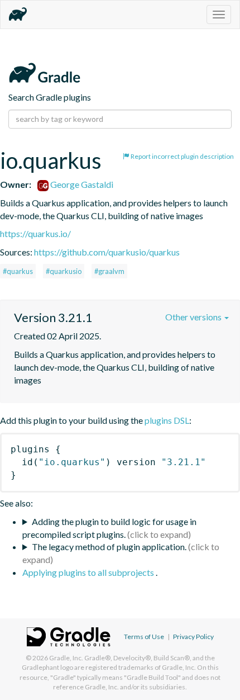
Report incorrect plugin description (181, 156)
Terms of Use (144, 636)
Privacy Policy (193, 636)
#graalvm (109, 271)
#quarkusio (63, 271)
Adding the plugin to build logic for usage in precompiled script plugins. (109, 528)
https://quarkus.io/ (35, 233)
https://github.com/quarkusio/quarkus (107, 252)
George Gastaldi (81, 184)
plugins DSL (167, 420)
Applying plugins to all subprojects (89, 572)
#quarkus (18, 271)
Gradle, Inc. (66, 658)
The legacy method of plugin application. (109, 546)
